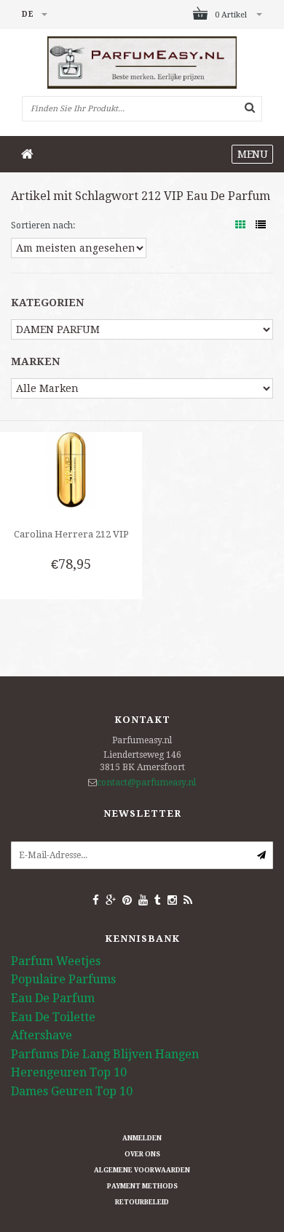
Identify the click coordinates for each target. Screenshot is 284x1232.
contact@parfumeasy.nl (146, 782)
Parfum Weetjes (55, 961)
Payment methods (142, 1186)
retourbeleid (142, 1202)
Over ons (142, 1154)
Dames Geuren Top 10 (72, 1091)
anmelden (142, 1138)
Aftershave (41, 1035)
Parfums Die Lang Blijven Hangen (105, 1054)
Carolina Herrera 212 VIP (71, 534)
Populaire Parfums (63, 979)
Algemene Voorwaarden (142, 1170)
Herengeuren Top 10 (69, 1072)
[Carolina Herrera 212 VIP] (70, 469)
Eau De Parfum (53, 998)
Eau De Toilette (53, 1017)
